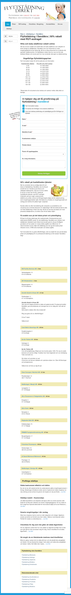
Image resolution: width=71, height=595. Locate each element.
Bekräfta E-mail (27, 132)
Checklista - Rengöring (36, 24)
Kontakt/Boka (50, 24)
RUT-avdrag (22, 24)
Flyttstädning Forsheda (28, 582)
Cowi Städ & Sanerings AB (30, 327)
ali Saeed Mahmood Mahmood (31, 456)
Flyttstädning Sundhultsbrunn (30, 577)
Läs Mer (63, 492)
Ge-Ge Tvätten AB (27, 339)
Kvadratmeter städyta (29, 138)
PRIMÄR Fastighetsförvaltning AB (32, 432)
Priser (14, 24)
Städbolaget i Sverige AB (29, 468)
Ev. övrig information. (29, 158)
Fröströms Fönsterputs (29, 444)
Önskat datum (26, 145)
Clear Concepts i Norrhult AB (31, 372)
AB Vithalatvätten (27, 281)
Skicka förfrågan (44, 173)
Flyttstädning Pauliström (29, 579)
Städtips (9, 29)
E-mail (24, 125)
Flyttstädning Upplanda (28, 560)
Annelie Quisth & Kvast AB (30, 293)
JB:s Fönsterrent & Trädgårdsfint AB (33, 396)
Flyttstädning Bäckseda (28, 555)
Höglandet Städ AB (28, 420)
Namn (24, 119)
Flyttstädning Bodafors (28, 586)
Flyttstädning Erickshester (29, 564)
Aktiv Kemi (25, 408)
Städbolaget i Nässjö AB (29, 384)
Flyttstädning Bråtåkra (28, 562)
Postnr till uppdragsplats (30, 151)
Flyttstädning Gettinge (28, 557)
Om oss (60, 24)
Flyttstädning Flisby (27, 584)
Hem (7, 24)
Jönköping (30, 34)
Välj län (11, 36)
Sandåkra (39, 34)
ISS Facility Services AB (29, 269)
